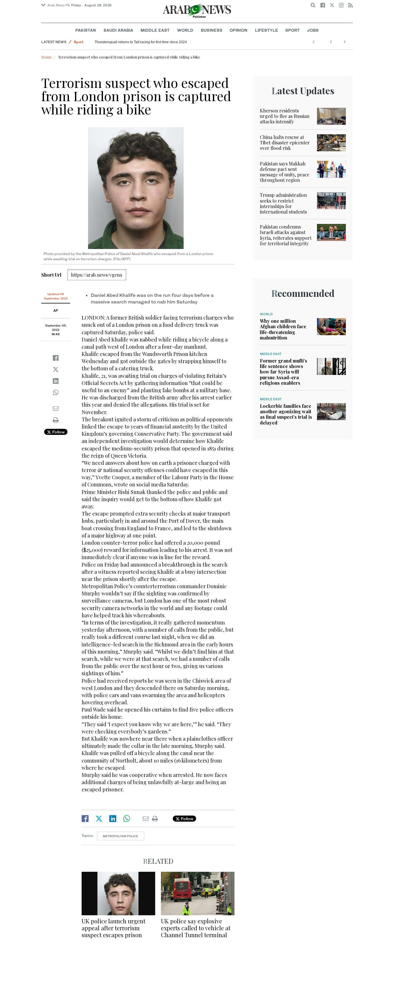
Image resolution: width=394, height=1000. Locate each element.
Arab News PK (59, 5)
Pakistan (85, 30)
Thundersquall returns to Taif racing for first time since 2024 (141, 42)
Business (211, 30)
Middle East (155, 30)
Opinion (238, 30)
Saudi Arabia (118, 30)
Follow (58, 431)
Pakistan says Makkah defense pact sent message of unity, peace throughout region (284, 172)
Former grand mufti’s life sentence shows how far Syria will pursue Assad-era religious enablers (283, 372)
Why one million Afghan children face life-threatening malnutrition (283, 329)
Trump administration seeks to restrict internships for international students (283, 203)
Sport (292, 30)
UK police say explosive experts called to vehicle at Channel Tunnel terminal (195, 928)
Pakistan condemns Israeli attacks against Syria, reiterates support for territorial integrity (286, 235)
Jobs (313, 30)
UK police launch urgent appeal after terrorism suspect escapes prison (113, 928)
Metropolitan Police (120, 836)
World (185, 30)
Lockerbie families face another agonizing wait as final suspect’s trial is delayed (286, 414)
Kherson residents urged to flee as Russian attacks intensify (284, 115)
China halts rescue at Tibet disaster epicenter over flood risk (285, 142)
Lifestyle (266, 30)
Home (46, 56)
